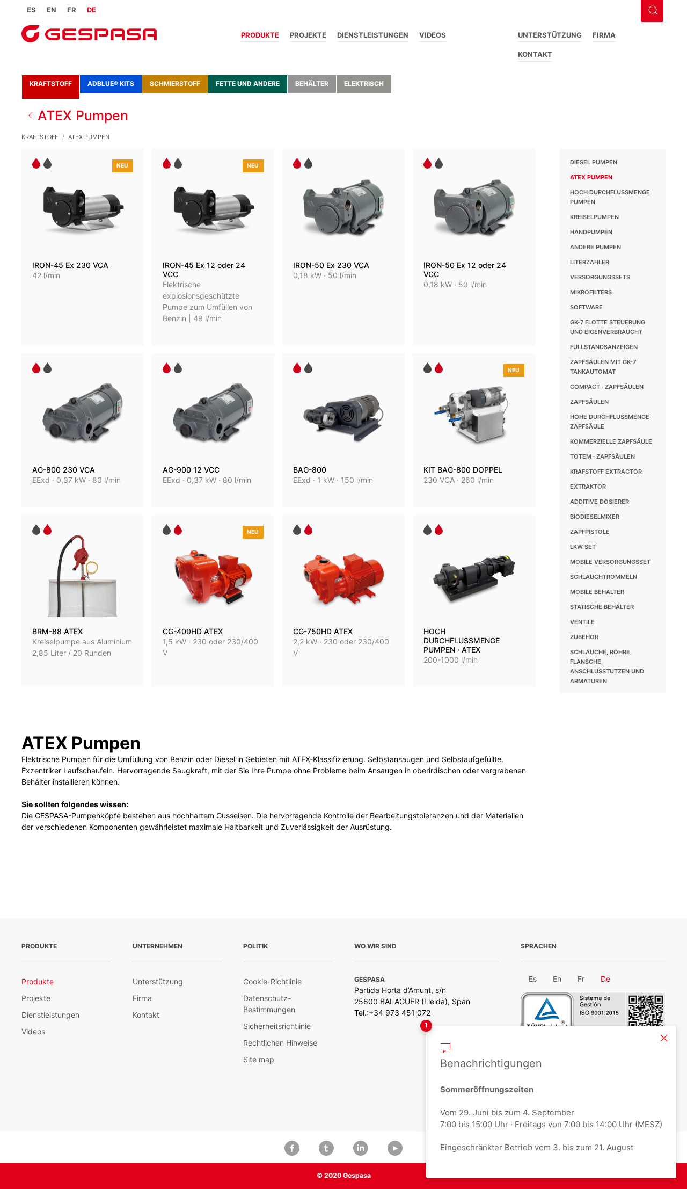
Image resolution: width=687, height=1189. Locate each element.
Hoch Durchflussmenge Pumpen (610, 197)
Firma (604, 35)
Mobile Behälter (597, 592)
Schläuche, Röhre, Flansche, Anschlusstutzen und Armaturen (607, 666)
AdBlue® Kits (110, 83)
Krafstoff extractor (606, 471)
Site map (258, 1059)
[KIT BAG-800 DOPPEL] (474, 430)
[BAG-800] (343, 430)
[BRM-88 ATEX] (82, 601)
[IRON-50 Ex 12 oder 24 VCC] (474, 247)
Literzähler (589, 262)
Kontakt (535, 54)
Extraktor (588, 486)
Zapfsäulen (589, 401)
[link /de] (89, 37)
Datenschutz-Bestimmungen (269, 1004)
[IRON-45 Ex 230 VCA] (82, 247)
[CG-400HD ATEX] (213, 601)
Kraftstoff (51, 83)
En (51, 9)
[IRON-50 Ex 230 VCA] (343, 247)
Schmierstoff (175, 83)
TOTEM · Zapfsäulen (602, 456)
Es (31, 9)
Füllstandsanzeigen (604, 347)
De (91, 9)
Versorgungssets (600, 277)
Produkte (260, 35)
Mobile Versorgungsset (610, 562)
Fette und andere (248, 83)
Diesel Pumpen (593, 162)
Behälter (311, 83)
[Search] (651, 9)
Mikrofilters (591, 292)
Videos (432, 35)
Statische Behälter (602, 607)
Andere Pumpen (595, 247)
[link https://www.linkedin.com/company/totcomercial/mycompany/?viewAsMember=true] (361, 1147)
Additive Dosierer (599, 501)
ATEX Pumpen (591, 177)
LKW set (583, 546)
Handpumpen (591, 232)
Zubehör (584, 637)
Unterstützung (550, 35)
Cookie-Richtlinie (272, 981)
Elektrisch (364, 83)
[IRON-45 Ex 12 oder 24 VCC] (213, 247)
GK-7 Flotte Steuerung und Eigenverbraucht (607, 327)
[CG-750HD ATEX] (343, 601)
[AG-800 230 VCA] (82, 430)
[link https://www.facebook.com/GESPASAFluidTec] (292, 1147)
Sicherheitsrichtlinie (277, 1026)
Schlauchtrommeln (603, 577)
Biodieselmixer (594, 516)
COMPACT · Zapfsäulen (607, 386)
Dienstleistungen (372, 35)
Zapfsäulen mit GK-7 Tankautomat (603, 366)
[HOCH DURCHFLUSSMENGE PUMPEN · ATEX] (474, 601)
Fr (71, 9)
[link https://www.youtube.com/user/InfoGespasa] (395, 1147)
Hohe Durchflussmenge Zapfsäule (609, 421)
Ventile (582, 622)
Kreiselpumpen (594, 217)
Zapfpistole (590, 531)
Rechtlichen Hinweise (280, 1042)
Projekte (308, 35)
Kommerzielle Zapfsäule (611, 441)
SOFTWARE (586, 307)
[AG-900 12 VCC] (213, 430)
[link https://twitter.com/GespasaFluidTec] (326, 1147)
